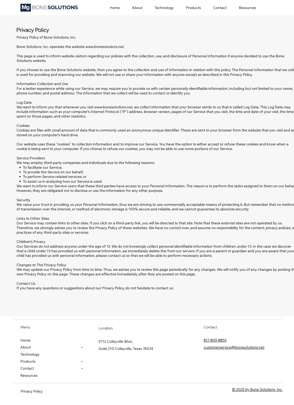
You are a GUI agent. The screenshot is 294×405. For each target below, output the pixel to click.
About (25, 347)
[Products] (82, 361)
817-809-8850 (215, 340)
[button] (198, 7)
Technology (29, 354)
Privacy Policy (32, 391)
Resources (29, 375)
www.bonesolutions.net (104, 46)
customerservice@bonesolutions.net (234, 347)
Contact (27, 368)
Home (25, 340)
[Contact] (82, 368)
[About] (82, 347)
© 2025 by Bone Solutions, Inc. (257, 389)
